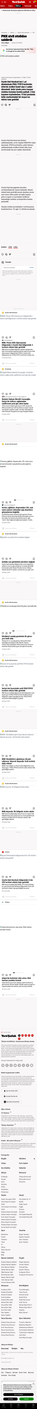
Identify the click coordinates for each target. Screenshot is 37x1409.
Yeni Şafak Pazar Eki (25, 1217)
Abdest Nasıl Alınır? (25, 1307)
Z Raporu (8, 1372)
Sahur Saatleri (5, 1315)
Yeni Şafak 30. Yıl (25, 1199)
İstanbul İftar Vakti (7, 1300)
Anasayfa (4, 32)
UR (19, 1038)
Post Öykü (12, 1375)
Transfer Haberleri (25, 1322)
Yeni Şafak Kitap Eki (25, 1214)
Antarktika (4, 1189)
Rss (22, 1349)
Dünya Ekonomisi (24, 1179)
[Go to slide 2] (15, 972)
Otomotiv (22, 1182)
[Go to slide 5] (18, 972)
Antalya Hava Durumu (8, 1332)
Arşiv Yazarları (23, 1242)
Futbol (3, 1237)
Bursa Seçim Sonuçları (8, 1222)
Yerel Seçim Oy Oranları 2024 (9, 1208)
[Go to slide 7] (20, 972)
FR (29, 1035)
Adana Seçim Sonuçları (8, 1219)
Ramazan (4, 1285)
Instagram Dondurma (26, 1275)
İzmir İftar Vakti (6, 1310)
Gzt (2, 1372)
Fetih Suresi (23, 1302)
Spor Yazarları (23, 1239)
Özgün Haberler (24, 1262)
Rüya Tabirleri (23, 1312)
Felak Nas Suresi (24, 1300)
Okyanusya (4, 1192)
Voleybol (4, 1239)
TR (19, 1035)
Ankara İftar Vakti (6, 1302)
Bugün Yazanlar (24, 1234)
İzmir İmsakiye (5, 1297)
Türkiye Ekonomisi (25, 1177)
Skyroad (31, 1372)
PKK (10, 247)
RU (32, 1035)
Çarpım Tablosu (24, 1270)
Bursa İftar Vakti (6, 1307)
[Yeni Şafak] (18, 2)
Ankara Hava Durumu (8, 1325)
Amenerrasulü (23, 1295)
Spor (3, 1230)
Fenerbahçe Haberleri (26, 1330)
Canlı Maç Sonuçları (25, 1338)
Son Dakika (5, 1168)
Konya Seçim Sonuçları (8, 1227)
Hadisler (22, 1310)
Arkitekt (4, 1375)
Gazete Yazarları (24, 1237)
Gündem (22, 1158)
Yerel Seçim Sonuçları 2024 (8, 1203)
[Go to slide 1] (14, 972)
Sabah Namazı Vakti (7, 1270)
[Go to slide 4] (17, 972)
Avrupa (3, 1179)
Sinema (21, 1209)
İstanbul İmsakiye (7, 1292)
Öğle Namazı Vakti (7, 1272)
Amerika (4, 1184)
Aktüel (21, 1202)
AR (26, 1035)
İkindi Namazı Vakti (7, 1275)
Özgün (21, 1258)
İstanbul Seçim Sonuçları (9, 1212)
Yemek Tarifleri (24, 1265)
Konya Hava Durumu (7, 1335)
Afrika (3, 1187)
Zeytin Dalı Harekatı (23, 32)
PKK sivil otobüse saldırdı (34, 32)
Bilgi (2, 1255)
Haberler (22, 1168)
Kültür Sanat (23, 1204)
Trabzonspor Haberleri (26, 1332)
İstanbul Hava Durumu (8, 1322)
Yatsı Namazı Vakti (7, 1280)
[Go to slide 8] (21, 972)
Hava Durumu (6, 1318)
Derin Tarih (23, 1372)
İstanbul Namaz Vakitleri (9, 1262)
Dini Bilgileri (23, 1285)
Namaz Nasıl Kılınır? (25, 1305)
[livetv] (30, 2)
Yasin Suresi (23, 1292)
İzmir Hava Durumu (7, 1327)
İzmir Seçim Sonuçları (8, 1217)
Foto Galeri (23, 1163)
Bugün (3, 1158)
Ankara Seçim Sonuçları (9, 1214)
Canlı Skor (22, 1335)
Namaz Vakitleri (7, 1258)
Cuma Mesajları (24, 1290)
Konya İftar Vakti (6, 1305)
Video (3, 1163)
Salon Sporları (5, 1250)
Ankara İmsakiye (6, 1295)
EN (22, 1035)
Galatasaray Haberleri (26, 1327)
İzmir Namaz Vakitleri (8, 1267)
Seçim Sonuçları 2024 (8, 1199)
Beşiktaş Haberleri (25, 1325)
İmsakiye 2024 (6, 1290)
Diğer (3, 1252)
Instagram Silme (24, 1272)
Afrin (16, 247)
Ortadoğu (4, 1177)
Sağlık (21, 1207)
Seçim (3, 1195)
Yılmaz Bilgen (5, 43)
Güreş (3, 1247)
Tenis (3, 1242)
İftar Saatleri (5, 1312)
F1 (2, 1245)
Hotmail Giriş (23, 1267)
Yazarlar (22, 1230)
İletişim (14, 1349)
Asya (2, 1182)
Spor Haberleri (25, 1318)
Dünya (12, 32)
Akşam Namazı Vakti (7, 1277)
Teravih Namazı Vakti (8, 1282)
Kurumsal (4, 1349)
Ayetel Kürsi (23, 1297)
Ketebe (15, 1372)
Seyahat (22, 1212)
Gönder (32, 267)
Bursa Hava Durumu (7, 1330)
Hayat (21, 1195)
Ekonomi (22, 1172)
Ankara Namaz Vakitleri (8, 1265)
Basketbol (4, 1234)
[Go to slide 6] (19, 972)
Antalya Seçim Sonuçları (9, 1225)
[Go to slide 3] (16, 972)
